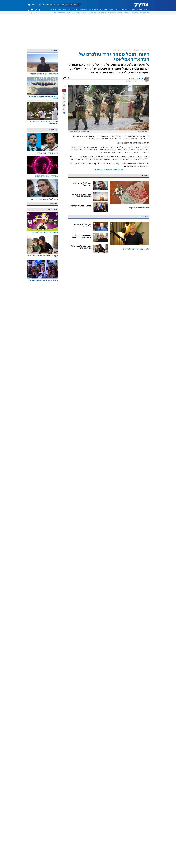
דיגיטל (127, 13)
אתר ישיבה (70, 13)
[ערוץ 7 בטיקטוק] (28, 9)
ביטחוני (133, 9)
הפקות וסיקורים (56, 9)
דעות (75, 9)
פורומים (78, 13)
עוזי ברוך (140, 78)
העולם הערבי (102, 13)
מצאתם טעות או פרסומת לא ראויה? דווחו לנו (109, 170)
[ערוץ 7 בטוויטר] (43, 9)
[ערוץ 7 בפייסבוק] (39, 9)
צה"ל (140, 81)
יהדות (64, 9)
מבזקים (139, 9)
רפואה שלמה (112, 13)
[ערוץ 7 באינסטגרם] (36, 9)
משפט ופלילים (93, 9)
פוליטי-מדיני (124, 9)
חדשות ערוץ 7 (140, 5)
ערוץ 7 (147, 50)
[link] (129, 196)
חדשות (146, 9)
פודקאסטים (103, 9)
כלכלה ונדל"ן (83, 9)
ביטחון (143, 50)
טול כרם (128, 81)
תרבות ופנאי (92, 13)
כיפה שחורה (134, 13)
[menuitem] (146, 9)
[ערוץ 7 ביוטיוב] (32, 9)
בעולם (111, 9)
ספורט (84, 13)
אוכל (70, 9)
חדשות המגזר (144, 13)
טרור (135, 81)
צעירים (120, 13)
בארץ (116, 9)
